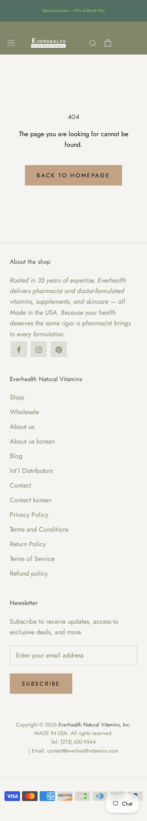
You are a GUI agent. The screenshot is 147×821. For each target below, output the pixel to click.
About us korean (32, 441)
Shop (17, 397)
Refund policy (29, 573)
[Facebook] (19, 349)
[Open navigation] (11, 42)
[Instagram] (39, 349)
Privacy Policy (29, 514)
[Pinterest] (59, 349)
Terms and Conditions (39, 529)
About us (22, 426)
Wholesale (24, 412)
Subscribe (41, 684)
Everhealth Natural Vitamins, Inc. (94, 724)
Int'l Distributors (31, 470)
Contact (20, 485)
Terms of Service (32, 558)
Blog (16, 456)
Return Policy (28, 544)
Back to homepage (73, 175)
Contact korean (30, 500)
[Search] (93, 42)
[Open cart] (107, 42)
